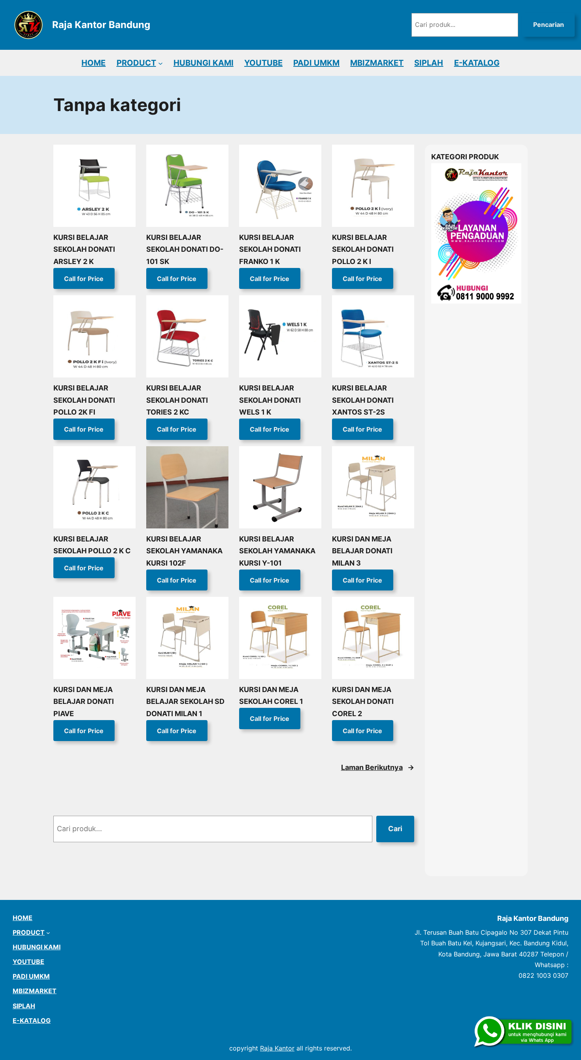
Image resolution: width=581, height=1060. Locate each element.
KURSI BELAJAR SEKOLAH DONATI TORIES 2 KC (177, 400)
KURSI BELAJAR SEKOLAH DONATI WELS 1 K (270, 400)
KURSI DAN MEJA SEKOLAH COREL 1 (271, 695)
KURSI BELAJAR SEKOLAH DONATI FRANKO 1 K (270, 249)
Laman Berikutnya (377, 767)
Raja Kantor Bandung (101, 24)
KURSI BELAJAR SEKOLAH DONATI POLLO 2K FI (84, 400)
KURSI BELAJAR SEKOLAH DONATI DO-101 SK (184, 249)
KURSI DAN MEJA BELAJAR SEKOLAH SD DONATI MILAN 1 (185, 701)
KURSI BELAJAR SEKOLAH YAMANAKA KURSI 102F (184, 551)
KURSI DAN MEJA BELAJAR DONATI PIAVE (83, 701)
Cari (395, 828)
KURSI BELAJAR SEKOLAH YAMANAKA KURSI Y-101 (277, 551)
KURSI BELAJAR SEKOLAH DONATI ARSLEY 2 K (84, 249)
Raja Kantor (277, 1048)
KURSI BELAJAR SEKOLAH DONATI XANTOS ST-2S (363, 400)
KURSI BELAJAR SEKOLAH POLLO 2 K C (92, 545)
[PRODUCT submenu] (160, 62)
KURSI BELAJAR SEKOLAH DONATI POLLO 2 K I (363, 249)
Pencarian (548, 24)
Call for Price (84, 279)
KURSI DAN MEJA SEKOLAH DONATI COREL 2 (363, 701)
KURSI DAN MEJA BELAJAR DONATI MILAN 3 (362, 551)
